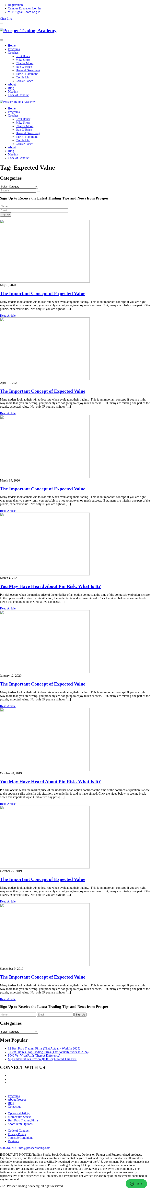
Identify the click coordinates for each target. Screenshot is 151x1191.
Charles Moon (24, 63)
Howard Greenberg (28, 70)
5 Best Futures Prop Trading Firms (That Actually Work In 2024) (48, 1052)
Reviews (13, 1141)
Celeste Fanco (24, 81)
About (12, 84)
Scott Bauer (23, 56)
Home (12, 45)
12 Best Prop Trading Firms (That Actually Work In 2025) (44, 1048)
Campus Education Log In (24, 8)
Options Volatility (19, 1113)
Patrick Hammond (27, 73)
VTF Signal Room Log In (24, 12)
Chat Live (6, 18)
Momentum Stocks (19, 1116)
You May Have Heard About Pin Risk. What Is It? (50, 586)
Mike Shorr (23, 59)
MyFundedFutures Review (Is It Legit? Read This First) (42, 1059)
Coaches (13, 52)
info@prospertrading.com (34, 1148)
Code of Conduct (18, 95)
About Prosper (17, 1099)
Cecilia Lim (23, 77)
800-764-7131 (9, 1148)
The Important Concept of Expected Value (42, 293)
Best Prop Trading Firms (23, 1120)
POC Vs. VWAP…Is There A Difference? (34, 1055)
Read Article (8, 315)
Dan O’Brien (24, 66)
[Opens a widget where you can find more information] (136, 1184)
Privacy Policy (17, 1134)
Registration (15, 4)
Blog (11, 88)
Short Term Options (20, 1124)
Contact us (14, 1106)
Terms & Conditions (20, 1137)
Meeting (13, 91)
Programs (14, 49)
